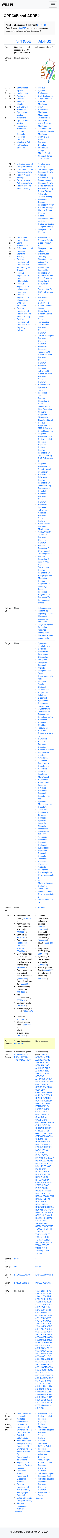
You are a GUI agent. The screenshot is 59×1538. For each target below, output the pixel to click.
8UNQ (49, 1388)
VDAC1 (49, 1242)
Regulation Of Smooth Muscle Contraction (45, 313)
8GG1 (43, 1350)
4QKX (43, 1304)
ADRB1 (47, 1057)
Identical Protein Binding (45, 211)
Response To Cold (44, 394)
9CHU (48, 1405)
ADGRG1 (39, 1057)
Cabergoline (43, 656)
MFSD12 (39, 1163)
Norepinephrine (44, 670)
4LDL (49, 1301)
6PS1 (37, 1318)
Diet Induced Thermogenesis (45, 255)
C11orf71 (25, 1054)
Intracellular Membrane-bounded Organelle (22, 129)
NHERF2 (47, 1174)
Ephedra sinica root (44, 797)
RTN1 (44, 1212)
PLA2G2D (47, 1182)
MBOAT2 (50, 1157)
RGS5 (45, 1207)
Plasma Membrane (21, 102)
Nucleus (41, 87)
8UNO (38, 1388)
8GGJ (43, 1364)
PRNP (38, 1187)
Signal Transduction (22, 244)
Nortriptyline (43, 689)
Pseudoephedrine (45, 716)
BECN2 (45, 1081)
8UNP (43, 1388)
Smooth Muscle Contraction (45, 307)
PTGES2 (47, 1190)
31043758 (21, 937)
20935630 (22, 942)
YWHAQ (39, 1250)
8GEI (49, 1342)
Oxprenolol (43, 815)
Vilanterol (42, 861)
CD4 (44, 1087)
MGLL (38, 1166)
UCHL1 (47, 1239)
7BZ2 (37, 1323)
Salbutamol (43, 746)
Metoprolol (42, 659)
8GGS (44, 1372)
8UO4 (43, 1402)
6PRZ (43, 1315)
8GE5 (43, 1331)
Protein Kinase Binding (23, 176)
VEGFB (45, 1245)
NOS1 (45, 1177)
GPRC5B (23, 41)
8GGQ (50, 1369)
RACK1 (46, 1196)
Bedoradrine (43, 831)
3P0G (37, 1298)
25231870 (28, 1011)
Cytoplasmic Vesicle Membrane (22, 115)
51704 (17, 1258)
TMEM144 (47, 1228)
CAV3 (37, 1084)
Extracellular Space (22, 89)
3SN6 (49, 1298)
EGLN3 (38, 1106)
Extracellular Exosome (22, 146)
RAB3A (38, 1196)
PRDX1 (38, 1185)
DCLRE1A (47, 1100)
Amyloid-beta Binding (44, 165)
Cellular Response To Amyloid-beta (44, 592)
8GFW (49, 1345)
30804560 (49, 942)
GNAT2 (38, 1122)
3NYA (48, 1296)
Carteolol (42, 686)
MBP (37, 1160)
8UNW (49, 1394)
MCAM (43, 1160)
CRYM (44, 1097)
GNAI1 (45, 1117)
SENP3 (38, 1215)
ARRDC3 (39, 1073)
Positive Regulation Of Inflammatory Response (23, 287)
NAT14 (44, 1168)
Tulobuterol (43, 888)
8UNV (43, 1394)
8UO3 (37, 1402)
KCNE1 (48, 1147)
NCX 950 (42, 834)
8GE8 (43, 1334)
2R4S (49, 1290)
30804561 (42, 926)
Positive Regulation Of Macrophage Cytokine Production (23, 300)
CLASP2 (39, 1095)
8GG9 (38, 1358)
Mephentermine (45, 804)
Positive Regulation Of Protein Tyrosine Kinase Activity (24, 312)
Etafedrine (42, 885)
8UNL (37, 1386)
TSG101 (29, 1059)
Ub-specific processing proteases (43, 619)
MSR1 (38, 1168)
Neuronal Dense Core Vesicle (45, 157)
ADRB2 (44, 41)
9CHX (43, 1408)
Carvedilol (42, 760)
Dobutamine (43, 714)
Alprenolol (42, 719)
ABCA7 (45, 1054)
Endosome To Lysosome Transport (44, 387)
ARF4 (37, 1065)
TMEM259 (39, 1234)
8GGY (44, 1378)
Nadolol (41, 771)
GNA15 (38, 1117)
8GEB (44, 1337)
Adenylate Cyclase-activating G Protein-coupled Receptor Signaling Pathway (45, 373)
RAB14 (38, 1193)
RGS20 (38, 1207)
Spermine (42, 643)
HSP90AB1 (19, 1043)
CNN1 (38, 1097)
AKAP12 (46, 1059)
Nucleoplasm (22, 93)
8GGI (37, 1364)
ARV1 (46, 1073)
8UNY (43, 1397)
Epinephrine (43, 700)
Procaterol (42, 806)
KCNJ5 (38, 1149)
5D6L (43, 1307)
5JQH (48, 1307)
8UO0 (37, 1399)
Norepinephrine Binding (44, 230)
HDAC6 (38, 1141)
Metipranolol (43, 776)
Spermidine (43, 820)
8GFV (43, 1345)
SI (43, 1215)
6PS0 (49, 1315)
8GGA (44, 1358)
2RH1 (37, 1293)
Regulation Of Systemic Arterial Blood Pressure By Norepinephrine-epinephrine (45, 244)
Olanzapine (43, 665)
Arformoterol (43, 782)
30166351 (27, 918)
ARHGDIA (39, 1067)
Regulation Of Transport (44, 1493)
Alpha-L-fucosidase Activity (21, 1506)
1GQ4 (38, 1290)
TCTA (50, 1226)
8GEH (44, 1342)
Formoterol (43, 744)
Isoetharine (43, 654)
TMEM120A (19, 1059)
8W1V (49, 1402)
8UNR (38, 1391)
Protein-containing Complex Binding (46, 225)
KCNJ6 (45, 1149)
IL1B (51, 1144)
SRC (46, 1223)
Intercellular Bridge (43, 149)
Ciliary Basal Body (43, 138)
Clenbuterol (43, 809)
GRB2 (46, 1130)
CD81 (37, 1089)
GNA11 (38, 1114)
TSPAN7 (39, 1239)
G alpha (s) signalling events (45, 612)
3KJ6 (48, 1293)
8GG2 (49, 1350)
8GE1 (37, 1328)
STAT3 (38, 1226)
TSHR (46, 1237)
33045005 (21, 991)
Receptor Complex (21, 138)
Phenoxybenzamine (45, 734)
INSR (42, 1147)
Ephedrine (42, 801)
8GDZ (49, 1326)
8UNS (43, 1391)
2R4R (43, 1290)
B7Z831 (17, 1282)
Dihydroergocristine (46, 895)
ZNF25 (46, 1250)
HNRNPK (46, 1141)
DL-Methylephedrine (45, 882)
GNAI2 (38, 1119)
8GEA (38, 1337)
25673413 (21, 945)
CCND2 (38, 1087)
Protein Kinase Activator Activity (24, 181)
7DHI (43, 1323)
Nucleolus (21, 95)
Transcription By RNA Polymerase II (45, 292)
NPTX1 (38, 1179)
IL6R (37, 1147)
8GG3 (38, 1353)
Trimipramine (43, 705)
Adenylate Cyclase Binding (45, 195)
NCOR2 (38, 1171)
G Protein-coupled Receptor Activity (25, 170)
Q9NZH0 (25, 1282)
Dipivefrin (42, 681)
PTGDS (44, 1187)
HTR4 (45, 1144)
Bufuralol (42, 842)
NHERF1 (39, 1174)
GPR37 (38, 1127)
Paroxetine (43, 703)
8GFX (38, 1348)
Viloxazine (42, 864)
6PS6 (48, 1320)
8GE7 (37, 1334)
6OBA (38, 1315)
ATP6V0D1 (40, 1078)
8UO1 (43, 1399)
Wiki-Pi (7, 4)
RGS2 (45, 1204)
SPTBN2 (39, 1223)
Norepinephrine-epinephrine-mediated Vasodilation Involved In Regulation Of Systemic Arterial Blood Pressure (45, 269)
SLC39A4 (39, 1217)
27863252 (42, 964)
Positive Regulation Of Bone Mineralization (44, 402)
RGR (49, 1198)
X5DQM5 (47, 1282)
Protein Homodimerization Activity (46, 218)
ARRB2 (46, 1070)
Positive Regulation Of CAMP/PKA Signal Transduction (44, 562)
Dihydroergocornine (46, 876)
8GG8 (49, 1356)
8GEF (49, 1339)
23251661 (27, 1024)
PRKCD (45, 1185)
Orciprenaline (44, 711)
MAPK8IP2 (40, 1157)
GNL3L (38, 1125)
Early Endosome (45, 95)
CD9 (43, 1089)
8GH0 (37, 1380)
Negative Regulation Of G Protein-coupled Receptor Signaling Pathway (45, 440)
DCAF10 (39, 1100)
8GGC (38, 1361)
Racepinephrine (45, 872)
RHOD (44, 1209)
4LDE (43, 1301)
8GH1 (43, 1380)
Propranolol (43, 692)
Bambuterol (43, 812)
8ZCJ (43, 1405)
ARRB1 (38, 1070)
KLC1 (37, 1155)
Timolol (41, 673)
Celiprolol (42, 823)
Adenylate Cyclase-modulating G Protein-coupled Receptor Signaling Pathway (45, 354)
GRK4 (44, 1136)
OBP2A (45, 1179)
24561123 (41, 24)
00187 (38, 1266)
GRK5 (49, 1136)
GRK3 (38, 1136)
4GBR (38, 1301)
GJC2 (37, 1111)
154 (37, 1258)
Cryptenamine (44, 708)
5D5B (37, 1307)
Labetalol (42, 695)
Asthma (41, 907)
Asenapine (42, 836)
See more (18, 1511)
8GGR (38, 1372)
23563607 (21, 1019)
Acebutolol (42, 768)
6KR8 (48, 1309)
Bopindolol (42, 850)
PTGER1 (39, 1190)
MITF (43, 1166)
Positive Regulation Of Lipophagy (44, 583)
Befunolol (42, 855)
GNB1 (45, 1122)
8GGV (44, 1375)
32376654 (25, 983)
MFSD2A (48, 1163)
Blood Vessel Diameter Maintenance (44, 526)
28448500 (21, 951)
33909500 (42, 929)
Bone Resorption (45, 430)
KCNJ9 (38, 1152)
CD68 (49, 1087)
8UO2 (49, 1399)
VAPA (42, 1242)
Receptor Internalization (44, 1450)
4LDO (37, 1304)
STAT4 (45, 1226)
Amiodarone (43, 757)
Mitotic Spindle (44, 153)
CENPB (49, 1092)
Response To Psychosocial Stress (44, 600)
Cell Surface (22, 106)
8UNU (38, 1394)
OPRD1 (38, 1182)
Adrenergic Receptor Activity (45, 176)
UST (37, 1242)
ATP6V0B (39, 1076)
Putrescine (43, 817)
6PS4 (37, 1320)
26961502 (21, 948)
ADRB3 (38, 1059)
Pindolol (41, 741)
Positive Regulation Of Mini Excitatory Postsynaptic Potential (44, 485)
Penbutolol (42, 793)
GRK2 (50, 1133)
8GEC (49, 1337)
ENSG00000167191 (22, 1274)
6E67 (43, 1309)
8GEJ (37, 1345)
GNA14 (45, 1114)
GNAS (45, 1119)
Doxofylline (43, 869)
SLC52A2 (48, 1217)
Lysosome (42, 90)
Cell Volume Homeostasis (22, 238)
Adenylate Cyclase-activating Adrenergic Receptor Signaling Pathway (43, 512)
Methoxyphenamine (45, 901)
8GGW (50, 1375)
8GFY (43, 1348)
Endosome (43, 93)
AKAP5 (38, 1062)
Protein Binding (44, 191)
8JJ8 (49, 1380)
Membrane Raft (23, 142)
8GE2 (43, 1328)
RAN (52, 1196)
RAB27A (46, 1193)
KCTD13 (45, 1152)
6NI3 (48, 1312)
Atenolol (41, 667)
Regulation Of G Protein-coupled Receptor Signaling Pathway (45, 1419)
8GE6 (49, 1331)
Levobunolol (43, 774)
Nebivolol (42, 825)
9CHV (38, 1408)
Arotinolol (42, 866)
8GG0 (38, 1350)
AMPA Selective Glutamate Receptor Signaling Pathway (45, 537)
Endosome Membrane (43, 111)
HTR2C (24, 1057)
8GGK (49, 1364)
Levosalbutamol (45, 891)
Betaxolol (42, 648)
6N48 (43, 1312)
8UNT (49, 1391)
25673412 (21, 1000)
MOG (49, 1166)
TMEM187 (39, 1231)
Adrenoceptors (44, 607)
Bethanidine (43, 651)
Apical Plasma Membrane (44, 124)
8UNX (38, 1397)
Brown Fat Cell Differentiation (44, 476)
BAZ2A (38, 1081)
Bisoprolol (42, 697)
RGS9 (38, 1209)
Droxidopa (42, 839)
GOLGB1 (46, 1125)
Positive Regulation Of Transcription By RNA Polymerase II (45, 455)
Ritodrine (42, 722)
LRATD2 (44, 1155)
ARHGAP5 (45, 1065)
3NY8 (37, 1296)
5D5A (49, 1304)
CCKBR (44, 1084)
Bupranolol (42, 853)
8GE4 (37, 1331)
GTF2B (44, 1138)
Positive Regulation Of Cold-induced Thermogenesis (45, 549)
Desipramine (43, 763)
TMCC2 (38, 1228)
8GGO (38, 1369)
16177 (17, 1266)
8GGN (50, 1367)
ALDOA (46, 1062)
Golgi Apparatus (45, 98)
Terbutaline (43, 727)
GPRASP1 (47, 1127)
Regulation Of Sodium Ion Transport (44, 283)
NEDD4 (46, 1171)
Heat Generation (45, 409)
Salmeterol (43, 738)
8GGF (50, 1361)
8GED (38, 1339)
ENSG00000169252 (44, 1274)
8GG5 (49, 1353)
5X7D (37, 1309)
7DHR (48, 1323)
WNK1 (38, 1247)
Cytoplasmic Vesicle (22, 122)
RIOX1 (50, 1209)
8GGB (50, 1358)
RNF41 (38, 1212)
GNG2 (51, 1122)
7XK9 (37, 1326)
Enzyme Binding (45, 207)
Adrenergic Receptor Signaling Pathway (43, 497)
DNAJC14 (39, 1103)
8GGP (44, 1369)
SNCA (38, 1220)
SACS (50, 1212)
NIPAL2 (38, 1177)
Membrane (21, 109)
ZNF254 (38, 1253)
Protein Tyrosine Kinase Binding (24, 187)
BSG (51, 1081)
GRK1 (44, 1133)
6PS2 (43, 1318)
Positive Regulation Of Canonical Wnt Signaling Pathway (23, 324)
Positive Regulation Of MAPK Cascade (45, 425)
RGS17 (38, 1204)
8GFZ (49, 1348)
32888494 (42, 940)
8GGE (44, 1361)
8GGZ (50, 1378)
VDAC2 (38, 1245)
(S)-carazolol (43, 847)
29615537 (42, 978)
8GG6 (38, 1356)
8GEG (38, 1342)
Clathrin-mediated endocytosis (45, 636)
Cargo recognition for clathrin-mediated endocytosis (45, 628)
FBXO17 (39, 1108)
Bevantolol (42, 790)
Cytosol (20, 98)
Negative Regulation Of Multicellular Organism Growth (45, 415)
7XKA (43, 1326)
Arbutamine (43, 755)
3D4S (43, 1293)
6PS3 (48, 1318)
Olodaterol (42, 858)
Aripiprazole (43, 779)
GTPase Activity (45, 1446)
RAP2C (38, 1198)
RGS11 (45, 1201)
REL (44, 1198)
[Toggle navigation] (53, 5)
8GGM (44, 1367)
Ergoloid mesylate (46, 749)
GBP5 (46, 1108)
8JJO (42, 1383)
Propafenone (43, 765)
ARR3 (47, 1067)
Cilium (41, 106)
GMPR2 (44, 1111)
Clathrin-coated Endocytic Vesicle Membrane (46, 131)
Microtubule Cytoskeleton (44, 116)
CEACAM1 (40, 1092)
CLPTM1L (48, 1095)
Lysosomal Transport (21, 1472)
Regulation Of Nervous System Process (24, 1465)
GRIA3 (38, 1133)
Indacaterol (43, 828)
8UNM (43, 1386)
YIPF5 (44, 1247)
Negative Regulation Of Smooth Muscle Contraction (45, 467)
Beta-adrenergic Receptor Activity (45, 181)
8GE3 (49, 1328)
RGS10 (38, 1201)
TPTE (47, 1234)
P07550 (38, 1282)
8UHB (48, 1383)
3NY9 (43, 1296)
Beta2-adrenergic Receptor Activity (45, 187)
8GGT (50, 1372)
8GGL (38, 1367)
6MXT (38, 1312)
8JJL (37, 1383)
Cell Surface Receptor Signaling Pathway (43, 328)
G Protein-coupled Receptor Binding (25, 165)
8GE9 (49, 1334)
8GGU (38, 1375)
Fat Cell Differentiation (23, 1436)
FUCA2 (17, 1057)
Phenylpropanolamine (45, 677)
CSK (49, 1097)
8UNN (49, 1386)
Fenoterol (42, 785)
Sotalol (41, 684)
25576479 (21, 1005)
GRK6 (38, 1138)
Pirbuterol (42, 787)
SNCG (44, 1220)
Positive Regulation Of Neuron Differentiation (23, 276)
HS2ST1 (39, 1144)
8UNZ (49, 1397)
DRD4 (47, 1103)
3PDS (43, 1298)
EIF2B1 (45, 1106)
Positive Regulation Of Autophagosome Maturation (45, 574)
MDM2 (50, 1160)
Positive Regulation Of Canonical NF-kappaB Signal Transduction (23, 264)
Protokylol (42, 845)
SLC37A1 (49, 1215)
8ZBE (37, 1405)
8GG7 (43, 1356)
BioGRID (22, 28)
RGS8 (51, 1207)
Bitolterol (42, 730)
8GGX (38, 1378)
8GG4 (43, 1353)
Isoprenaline (43, 752)
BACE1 (49, 1078)
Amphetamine (44, 645)
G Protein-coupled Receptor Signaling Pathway (25, 252)
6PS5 (43, 1320)
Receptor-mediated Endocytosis (43, 300)
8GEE (44, 1339)
